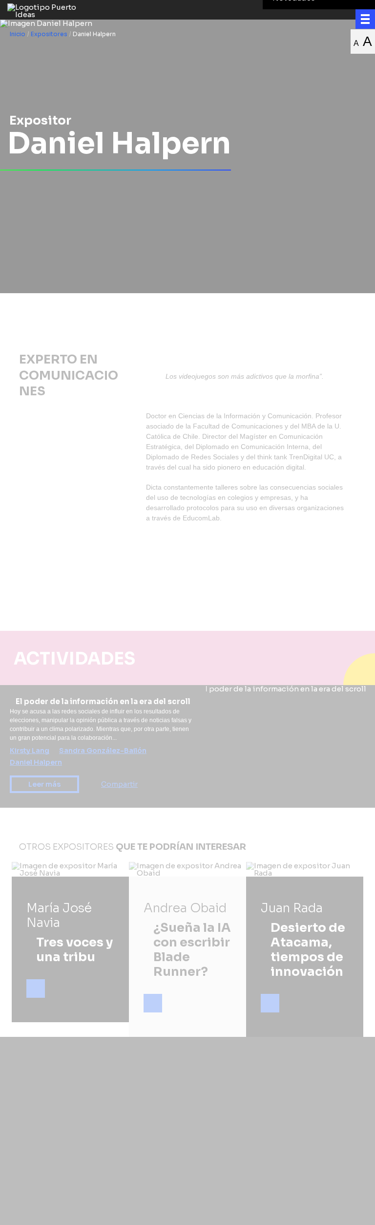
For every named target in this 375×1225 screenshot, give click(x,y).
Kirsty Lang (29, 750)
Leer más (44, 784)
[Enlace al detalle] (35, 988)
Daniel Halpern (36, 762)
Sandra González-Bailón (102, 750)
